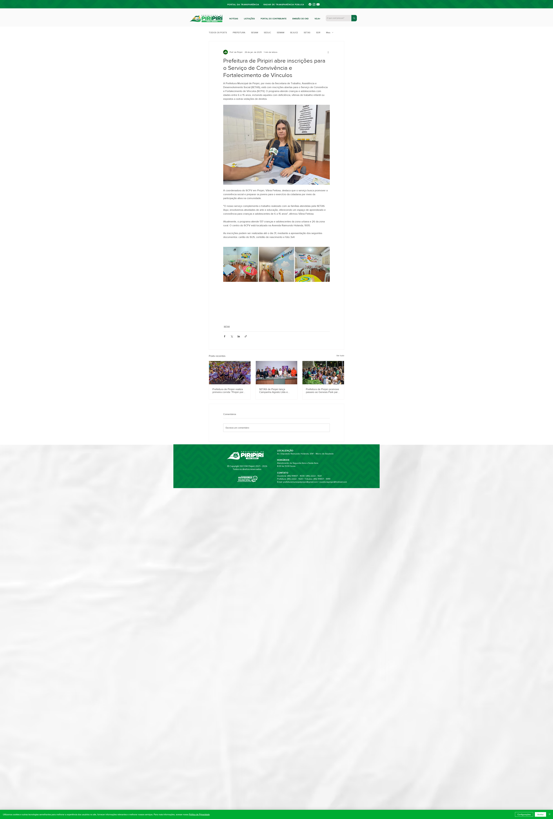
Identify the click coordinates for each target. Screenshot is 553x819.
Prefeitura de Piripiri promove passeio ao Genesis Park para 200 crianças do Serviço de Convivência (322, 391)
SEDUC (267, 32)
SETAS (307, 32)
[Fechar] (549, 814)
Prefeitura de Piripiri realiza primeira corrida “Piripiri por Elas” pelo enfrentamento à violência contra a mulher (227, 391)
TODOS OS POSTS (218, 32)
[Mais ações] (328, 52)
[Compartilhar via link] (245, 336)
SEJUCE (294, 32)
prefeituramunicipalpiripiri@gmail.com (300, 482)
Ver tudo (340, 355)
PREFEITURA (239, 32)
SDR (318, 32)
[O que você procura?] (354, 18)
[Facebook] (310, 4)
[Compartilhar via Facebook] (224, 336)
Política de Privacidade (199, 814)
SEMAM (280, 32)
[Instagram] (314, 4)
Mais (328, 32)
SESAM (254, 32)
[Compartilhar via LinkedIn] (238, 336)
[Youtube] (318, 4)
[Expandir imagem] (240, 264)
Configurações (524, 814)
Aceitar (540, 814)
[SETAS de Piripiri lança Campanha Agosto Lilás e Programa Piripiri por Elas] (276, 372)
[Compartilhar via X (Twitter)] (231, 336)
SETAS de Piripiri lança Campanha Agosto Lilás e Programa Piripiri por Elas (273, 391)
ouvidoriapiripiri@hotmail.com (333, 482)
